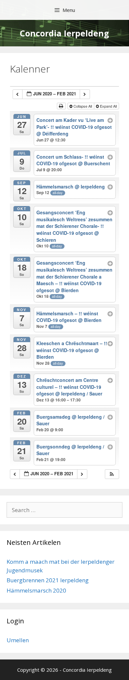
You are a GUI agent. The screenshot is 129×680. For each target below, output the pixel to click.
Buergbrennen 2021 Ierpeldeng (48, 580)
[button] (111, 474)
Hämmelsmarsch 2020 (36, 590)
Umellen (18, 640)
